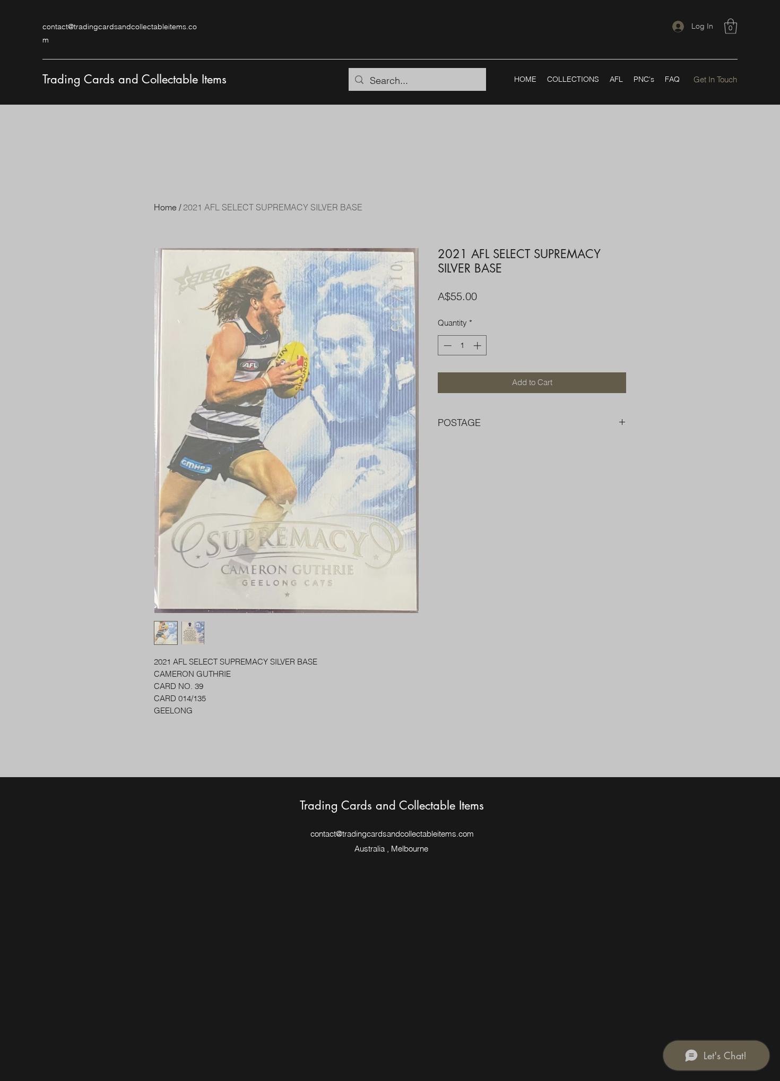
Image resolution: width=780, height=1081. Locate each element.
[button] (730, 26)
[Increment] (478, 345)
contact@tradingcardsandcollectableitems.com (392, 834)
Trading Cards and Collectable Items (134, 79)
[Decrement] (446, 345)
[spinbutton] (462, 345)
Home (165, 207)
